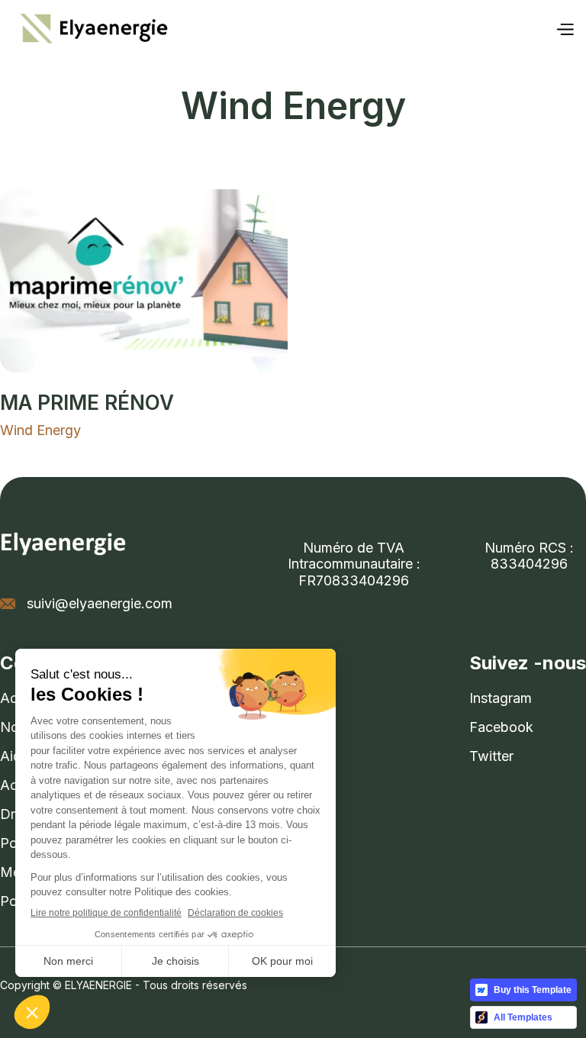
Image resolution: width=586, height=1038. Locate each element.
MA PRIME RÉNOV (87, 402)
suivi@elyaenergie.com (99, 603)
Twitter (491, 756)
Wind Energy (40, 430)
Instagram (500, 698)
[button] (565, 29)
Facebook (501, 727)
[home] (91, 29)
